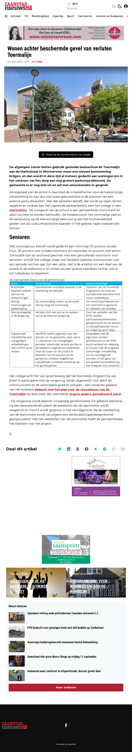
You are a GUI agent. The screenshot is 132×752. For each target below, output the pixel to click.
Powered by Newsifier (66, 744)
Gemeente (85, 16)
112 (26, 16)
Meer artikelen (66, 687)
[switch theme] (120, 6)
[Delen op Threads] (77, 449)
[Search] (114, 6)
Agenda (58, 16)
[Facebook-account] (66, 725)
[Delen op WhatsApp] (59, 449)
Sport (70, 16)
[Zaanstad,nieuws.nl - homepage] (18, 6)
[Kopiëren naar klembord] (113, 449)
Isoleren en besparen (109, 16)
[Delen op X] (95, 449)
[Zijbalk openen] (6, 16)
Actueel (16, 16)
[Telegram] (104, 449)
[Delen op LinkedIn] (68, 449)
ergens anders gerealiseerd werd (95, 394)
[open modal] (126, 6)
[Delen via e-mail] (122, 449)
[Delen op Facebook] (86, 449)
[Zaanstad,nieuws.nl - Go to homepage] (14, 725)
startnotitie (18, 210)
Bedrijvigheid (40, 16)
